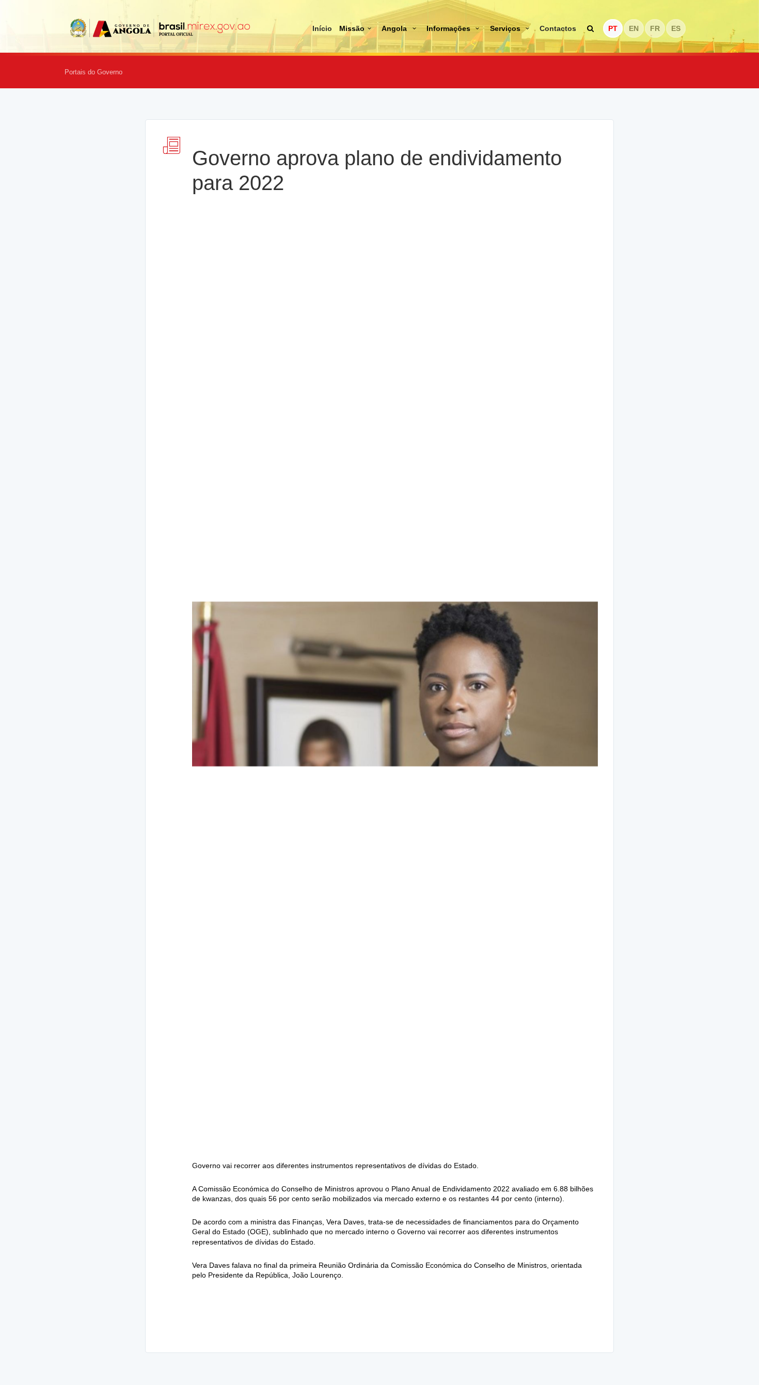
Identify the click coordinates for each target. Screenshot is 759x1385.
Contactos (558, 28)
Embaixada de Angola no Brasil (160, 28)
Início (322, 28)
